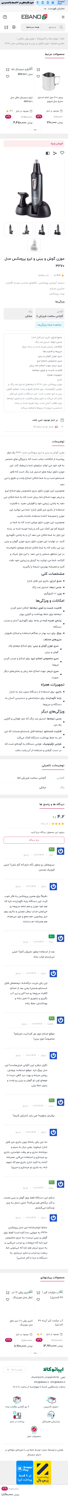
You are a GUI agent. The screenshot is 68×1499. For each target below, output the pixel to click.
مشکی (28, 316)
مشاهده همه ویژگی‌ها (49, 325)
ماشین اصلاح (57, 43)
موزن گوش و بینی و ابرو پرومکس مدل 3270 (40, 452)
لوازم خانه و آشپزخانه (47, 38)
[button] (40, 129)
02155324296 (52, 1377)
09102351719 (37, 1377)
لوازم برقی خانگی (26, 38)
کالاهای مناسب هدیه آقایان (21, 283)
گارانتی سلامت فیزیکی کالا (48, 316)
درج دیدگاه (34, 840)
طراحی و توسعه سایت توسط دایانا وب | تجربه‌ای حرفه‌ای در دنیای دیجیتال (34, 1452)
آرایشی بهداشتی (48, 283)
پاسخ (26, 855)
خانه (62, 38)
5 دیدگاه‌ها (43, 275)
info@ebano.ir (41, 1382)
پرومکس (54, 294)
